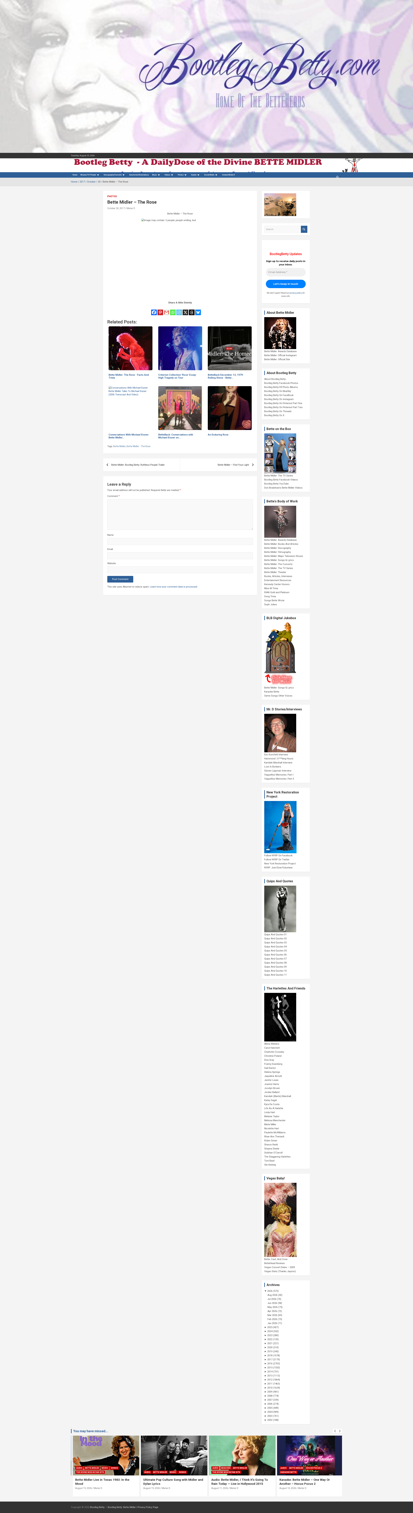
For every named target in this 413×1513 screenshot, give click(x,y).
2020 (269, 1347)
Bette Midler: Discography (277, 548)
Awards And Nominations (139, 175)
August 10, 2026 (218, 1488)
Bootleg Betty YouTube (276, 483)
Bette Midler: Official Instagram (280, 355)
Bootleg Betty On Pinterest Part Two (283, 407)
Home (75, 175)
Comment (113, 496)
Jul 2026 (271, 1299)
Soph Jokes (270, 604)
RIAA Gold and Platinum (276, 592)
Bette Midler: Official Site (277, 359)
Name (110, 535)
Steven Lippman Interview (277, 770)
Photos (112, 196)
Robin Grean (270, 1140)
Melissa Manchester (275, 1120)
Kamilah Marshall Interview (278, 762)
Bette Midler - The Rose (139, 446)
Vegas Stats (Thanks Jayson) (280, 1271)
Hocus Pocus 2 (244, 1468)
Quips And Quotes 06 (275, 954)
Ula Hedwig (270, 1164)
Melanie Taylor (271, 1116)
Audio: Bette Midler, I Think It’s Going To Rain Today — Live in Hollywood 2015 (170, 1482)
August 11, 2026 (150, 1488)
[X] (185, 310)
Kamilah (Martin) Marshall (277, 1096)
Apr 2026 (272, 1311)
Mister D (131, 208)
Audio (78, 1472)
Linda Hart (269, 1112)
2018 (269, 1355)
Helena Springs (272, 1072)
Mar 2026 (272, 1315)
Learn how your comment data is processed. (174, 586)
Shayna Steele (271, 1148)
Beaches (156, 1468)
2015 (269, 1367)
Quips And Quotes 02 (275, 938)
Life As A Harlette (273, 1108)
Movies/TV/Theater (88, 175)
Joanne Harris (271, 1084)
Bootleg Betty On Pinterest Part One (283, 403)
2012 (269, 1379)
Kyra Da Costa (271, 1104)
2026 (269, 1291)
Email (110, 549)
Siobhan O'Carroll (273, 1152)
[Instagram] (179, 310)
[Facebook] (154, 310)
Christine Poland (273, 1055)
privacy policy (296, 293)
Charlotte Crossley (274, 1051)
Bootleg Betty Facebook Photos (281, 383)
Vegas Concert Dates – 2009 (279, 1267)
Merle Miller (270, 1124)
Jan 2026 (272, 1323)
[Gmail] (166, 310)
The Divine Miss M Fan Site (156, 1472)
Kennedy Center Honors (277, 584)
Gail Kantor (270, 1068)
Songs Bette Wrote (274, 600)
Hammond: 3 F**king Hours (278, 758)
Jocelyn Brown (272, 1088)
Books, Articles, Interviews (278, 576)
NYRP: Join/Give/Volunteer (278, 867)
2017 (269, 1359)
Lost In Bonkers (272, 766)
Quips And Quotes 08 (275, 962)
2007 (269, 1399)
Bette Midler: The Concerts (278, 564)
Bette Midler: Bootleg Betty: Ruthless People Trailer (138, 464)
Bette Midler (119, 446)
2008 (269, 1395)
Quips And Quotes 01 (275, 934)
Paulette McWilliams (275, 1132)
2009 (269, 1391)
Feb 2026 (272, 1319)
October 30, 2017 (116, 208)
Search (304, 229)
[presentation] (335, 1431)
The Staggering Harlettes (277, 1156)
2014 (269, 1371)
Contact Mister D (228, 175)
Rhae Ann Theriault (274, 1136)
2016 (269, 1363)
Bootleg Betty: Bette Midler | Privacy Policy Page (133, 1507)
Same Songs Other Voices (278, 695)
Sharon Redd (271, 1144)
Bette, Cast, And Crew (275, 1259)
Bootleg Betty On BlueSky (277, 391)
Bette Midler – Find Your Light (233, 464)
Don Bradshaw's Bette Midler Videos (283, 487)
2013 (269, 1375)
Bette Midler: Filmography (277, 552)
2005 (269, 1407)
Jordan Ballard (271, 1092)
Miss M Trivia (271, 588)
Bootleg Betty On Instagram (279, 399)
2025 (269, 1327)
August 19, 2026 (82, 1488)
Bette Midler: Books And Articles (281, 544)
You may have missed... (90, 1431)
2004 (269, 1411)
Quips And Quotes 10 (275, 970)
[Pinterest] (160, 310)
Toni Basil (269, 1160)
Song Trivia (270, 596)
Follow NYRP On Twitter (276, 859)
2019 (269, 1351)
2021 (269, 1343)
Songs (112, 1472)
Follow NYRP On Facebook (278, 855)
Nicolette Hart (271, 1128)
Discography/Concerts (113, 175)
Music (154, 175)
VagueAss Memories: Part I (278, 774)
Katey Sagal (270, 1100)
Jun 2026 (272, 1303)
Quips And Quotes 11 (275, 974)
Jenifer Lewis (271, 1080)
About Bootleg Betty (275, 379)
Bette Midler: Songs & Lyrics (279, 560)
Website (111, 563)
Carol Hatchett (272, 1047)
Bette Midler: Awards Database (280, 351)
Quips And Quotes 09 (275, 966)
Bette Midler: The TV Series (278, 475)
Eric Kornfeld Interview (276, 754)
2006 (269, 1403)
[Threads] (192, 310)
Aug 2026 (272, 1295)
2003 (269, 1415)
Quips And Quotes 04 (275, 946)
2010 (269, 1387)
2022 (269, 1339)
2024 (269, 1331)
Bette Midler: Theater (275, 572)
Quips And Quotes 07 (275, 958)
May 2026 (272, 1307)
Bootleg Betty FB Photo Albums (281, 387)
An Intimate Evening (290, 1472)
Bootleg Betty (97, 1507)
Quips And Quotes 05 (275, 950)
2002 (269, 1420)
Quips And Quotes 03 (275, 942)
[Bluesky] (198, 310)
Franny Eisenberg (273, 1064)
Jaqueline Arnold (273, 1076)
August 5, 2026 (285, 1488)
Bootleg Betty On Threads (278, 411)
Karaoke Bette (271, 691)
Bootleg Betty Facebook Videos (281, 479)
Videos (167, 175)
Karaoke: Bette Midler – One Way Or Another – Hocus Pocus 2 (235, 1482)
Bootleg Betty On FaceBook (278, 395)
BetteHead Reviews (274, 1263)
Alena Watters (271, 1043)
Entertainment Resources (277, 580)
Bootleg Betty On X (274, 415)
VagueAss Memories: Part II (279, 778)
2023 (269, 1335)
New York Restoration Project (280, 863)
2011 (269, 1383)
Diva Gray (269, 1059)
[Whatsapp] (173, 310)
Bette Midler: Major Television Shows (283, 556)
